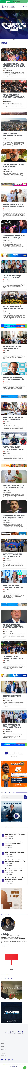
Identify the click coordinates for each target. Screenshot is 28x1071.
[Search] (25, 797)
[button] (24, 7)
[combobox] (12, 797)
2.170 (20, 753)
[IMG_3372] (14, 398)
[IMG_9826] (14, 3)
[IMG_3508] (14, 327)
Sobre (3, 1046)
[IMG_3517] (14, 787)
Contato (3, 1049)
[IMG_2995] (14, 185)
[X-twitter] (12, 978)
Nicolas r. (18, 1069)
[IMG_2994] (14, 256)
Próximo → (14, 756)
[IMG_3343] (14, 114)
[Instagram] (5, 978)
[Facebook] (1, 978)
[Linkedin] (8, 978)
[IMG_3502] (14, 466)
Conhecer (4, 946)
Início (2, 1044)
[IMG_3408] (14, 535)
